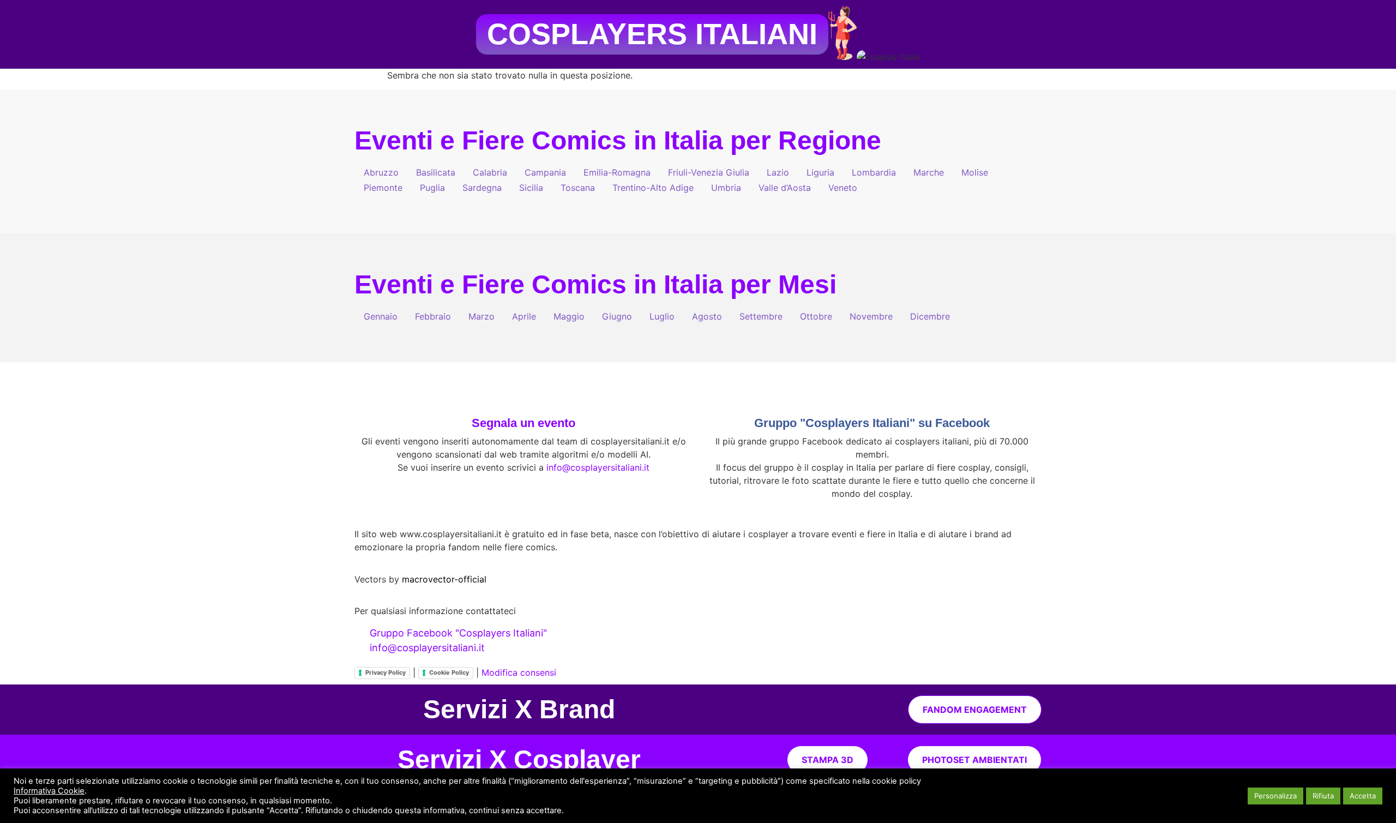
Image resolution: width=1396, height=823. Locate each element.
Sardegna (482, 187)
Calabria (490, 172)
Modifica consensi (519, 672)
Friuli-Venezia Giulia (708, 172)
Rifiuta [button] (1323, 795)
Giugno (617, 316)
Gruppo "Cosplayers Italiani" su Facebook (872, 423)
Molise (974, 172)
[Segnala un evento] (523, 397)
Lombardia (874, 172)
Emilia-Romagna (617, 172)
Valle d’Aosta (785, 187)
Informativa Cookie (49, 791)
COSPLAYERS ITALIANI (652, 34)
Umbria (726, 187)
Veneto (842, 187)
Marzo (481, 316)
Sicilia (531, 187)
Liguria (820, 172)
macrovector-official (444, 579)
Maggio (569, 316)
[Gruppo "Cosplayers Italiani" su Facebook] (872, 397)
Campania (545, 172)
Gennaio (381, 316)
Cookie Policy (449, 672)
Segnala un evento (523, 423)
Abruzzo (381, 172)
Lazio (778, 172)
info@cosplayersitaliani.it (597, 467)
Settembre (761, 316)
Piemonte (383, 187)
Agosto (707, 316)
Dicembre (930, 316)
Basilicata (435, 172)
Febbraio (433, 316)
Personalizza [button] (1275, 795)
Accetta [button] (1363, 795)
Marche (928, 172)
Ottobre (816, 316)
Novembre (871, 316)
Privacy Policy (385, 672)
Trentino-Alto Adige (653, 187)
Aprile (524, 316)
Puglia (432, 187)
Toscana (578, 187)
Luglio (662, 316)
